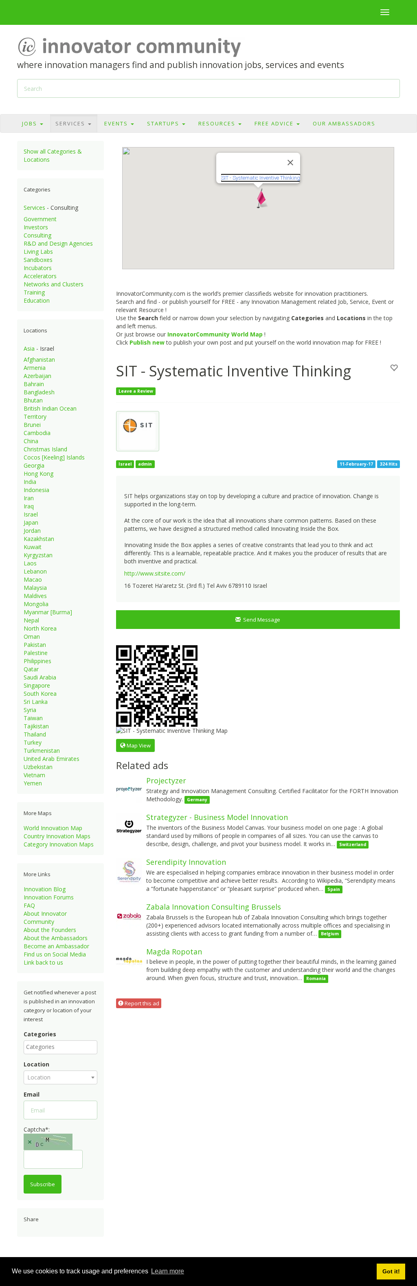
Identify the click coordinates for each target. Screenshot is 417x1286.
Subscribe (42, 1184)
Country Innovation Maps (57, 836)
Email (32, 1094)
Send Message (260, 619)
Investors (36, 227)
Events (117, 123)
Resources (217, 123)
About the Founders (50, 930)
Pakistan (35, 644)
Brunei (32, 425)
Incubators (38, 268)
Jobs (30, 123)
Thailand (35, 734)
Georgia (34, 465)
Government (40, 219)
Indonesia (36, 490)
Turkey (33, 742)
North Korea (40, 628)
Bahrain (34, 384)
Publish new (147, 342)
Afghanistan (39, 359)
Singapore (37, 685)
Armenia (35, 368)
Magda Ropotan (174, 951)
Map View (138, 745)
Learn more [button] (167, 1271)
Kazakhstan (39, 539)
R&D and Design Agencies (58, 243)
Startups (164, 123)
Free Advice (275, 123)
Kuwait (33, 547)
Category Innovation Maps (59, 844)
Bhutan (33, 400)
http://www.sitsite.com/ (154, 573)
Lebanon (35, 571)
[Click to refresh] (48, 1142)
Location (36, 1064)
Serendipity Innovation (186, 862)
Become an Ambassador (56, 946)
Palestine (36, 653)
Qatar (31, 669)
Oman (32, 636)
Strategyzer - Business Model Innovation (217, 817)
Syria (30, 710)
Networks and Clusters (53, 284)
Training (34, 292)
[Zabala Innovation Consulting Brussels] (129, 915)
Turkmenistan (42, 750)
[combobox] (60, 1047)
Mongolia (36, 604)
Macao (33, 579)
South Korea (40, 693)
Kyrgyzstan (38, 555)
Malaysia (35, 587)
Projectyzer (166, 780)
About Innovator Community (45, 917)
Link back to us (43, 962)
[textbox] (62, 1047)
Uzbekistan (38, 767)
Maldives (35, 596)
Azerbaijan (37, 376)
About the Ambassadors (56, 938)
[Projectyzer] (129, 789)
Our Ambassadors (344, 123)
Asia (29, 348)
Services (71, 123)
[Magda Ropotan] (129, 960)
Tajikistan (36, 726)
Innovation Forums (49, 897)
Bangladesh (39, 392)
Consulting (37, 235)
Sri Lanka (36, 702)
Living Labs (38, 251)
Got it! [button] (391, 1271)
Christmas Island (45, 449)
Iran (29, 498)
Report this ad (141, 1003)
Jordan (32, 530)
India (30, 482)
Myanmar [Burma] (48, 612)
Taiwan (33, 718)
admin (145, 464)
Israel (31, 514)
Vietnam (34, 775)
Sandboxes (38, 260)
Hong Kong (38, 473)
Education (37, 300)
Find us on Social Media (55, 954)
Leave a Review (136, 391)
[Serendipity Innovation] (129, 871)
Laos (30, 563)
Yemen (33, 783)
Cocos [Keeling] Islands (54, 457)
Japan (31, 522)
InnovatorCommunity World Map (215, 334)
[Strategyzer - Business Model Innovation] (129, 826)
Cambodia (37, 433)
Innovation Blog (45, 889)
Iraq (29, 506)
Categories (40, 1034)
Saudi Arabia (40, 677)
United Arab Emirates (51, 759)
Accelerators (40, 276)
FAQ (29, 905)
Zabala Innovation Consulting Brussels (213, 907)
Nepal (31, 620)
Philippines (37, 661)
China (31, 441)
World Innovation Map (53, 828)
